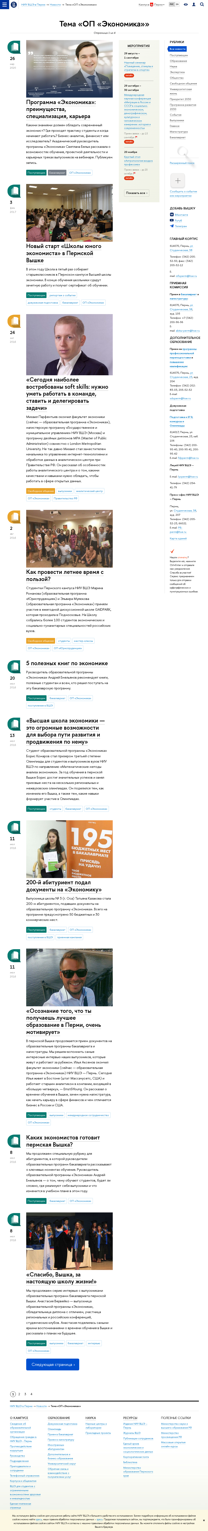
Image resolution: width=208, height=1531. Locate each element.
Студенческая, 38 (185, 510)
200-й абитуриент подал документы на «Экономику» (64, 885)
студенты (64, 641)
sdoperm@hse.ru (180, 398)
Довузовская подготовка (62, 1423)
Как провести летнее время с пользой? (65, 575)
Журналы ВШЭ (132, 1433)
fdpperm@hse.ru (188, 458)
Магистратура (179, 131)
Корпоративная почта (136, 1457)
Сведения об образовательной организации (20, 1428)
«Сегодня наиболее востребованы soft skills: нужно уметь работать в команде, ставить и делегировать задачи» (67, 393)
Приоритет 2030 (180, 99)
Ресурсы (130, 1418)
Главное (175, 126)
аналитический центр (89, 491)
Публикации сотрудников (138, 1438)
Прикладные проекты (98, 1433)
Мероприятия (139, 46)
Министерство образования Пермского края (138, 1472)
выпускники (65, 491)
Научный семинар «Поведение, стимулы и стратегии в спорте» (138, 66)
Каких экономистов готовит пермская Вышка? (63, 1140)
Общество (177, 77)
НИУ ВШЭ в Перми (21, 1406)
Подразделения (19, 1461)
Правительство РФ (65, 498)
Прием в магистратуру (61, 1439)
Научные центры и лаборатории (96, 1426)
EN (177, 4)
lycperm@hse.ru (188, 476)
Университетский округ (62, 1463)
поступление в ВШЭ (40, 705)
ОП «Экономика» (80, 172)
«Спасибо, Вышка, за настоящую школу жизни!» (61, 1277)
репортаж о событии (63, 295)
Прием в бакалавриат (60, 1434)
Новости (41, 1406)
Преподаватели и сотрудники (20, 1468)
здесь (39, 1519)
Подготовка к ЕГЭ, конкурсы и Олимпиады (181, 421)
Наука (173, 66)
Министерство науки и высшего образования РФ (176, 1426)
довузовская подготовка (43, 302)
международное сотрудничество (88, 1115)
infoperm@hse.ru (186, 276)
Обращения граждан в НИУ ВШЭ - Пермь (23, 1439)
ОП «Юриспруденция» (68, 648)
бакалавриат (189, 294)
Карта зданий (178, 538)
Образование (178, 61)
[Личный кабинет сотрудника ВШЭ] (194, 4)
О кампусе (19, 1418)
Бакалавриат (178, 137)
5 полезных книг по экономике (67, 663)
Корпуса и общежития (23, 1481)
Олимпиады (54, 1429)
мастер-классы (83, 641)
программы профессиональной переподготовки (183, 353)
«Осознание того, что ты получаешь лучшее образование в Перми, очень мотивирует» (63, 1021)
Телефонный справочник (24, 1475)
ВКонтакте (181, 215)
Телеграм (181, 226)
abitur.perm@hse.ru (188, 330)
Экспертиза (177, 72)
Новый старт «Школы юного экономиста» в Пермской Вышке (63, 253)
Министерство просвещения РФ (171, 1435)
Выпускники (177, 120)
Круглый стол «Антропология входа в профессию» (138, 160)
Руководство (17, 1455)
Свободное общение (183, 83)
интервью (94, 1343)
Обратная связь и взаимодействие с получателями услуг (59, 1473)
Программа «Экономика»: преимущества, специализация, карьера (61, 109)
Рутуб (178, 220)
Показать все (135, 193)
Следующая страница (51, 1364)
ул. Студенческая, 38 (181, 248)
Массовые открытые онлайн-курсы (173, 1444)
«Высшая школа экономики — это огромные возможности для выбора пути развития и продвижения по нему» (65, 730)
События (175, 114)
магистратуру (179, 298)
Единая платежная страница (20, 1505)
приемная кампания (69, 937)
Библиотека (130, 1462)
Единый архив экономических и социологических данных (138, 1448)
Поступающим (179, 55)
